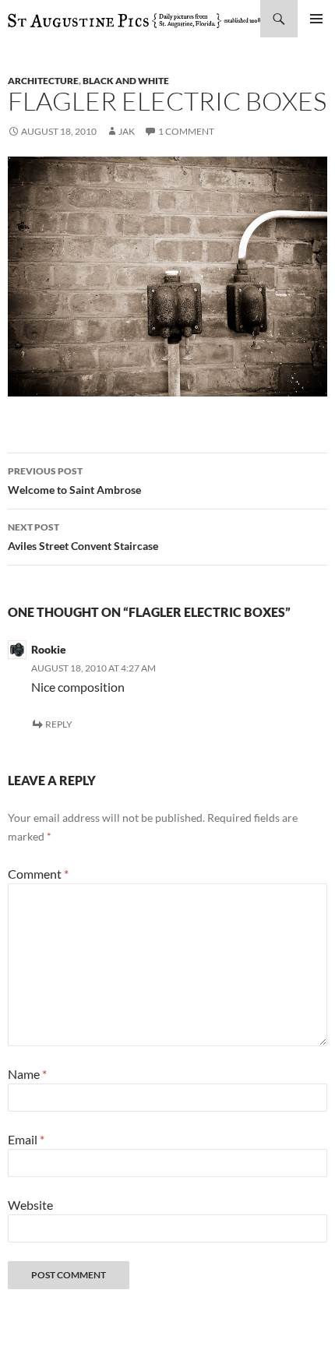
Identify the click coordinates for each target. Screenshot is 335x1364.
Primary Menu (316, 18)
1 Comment (186, 131)
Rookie (48, 649)
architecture (43, 80)
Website (30, 1204)
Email (26, 1139)
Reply (58, 724)
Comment (38, 873)
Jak (126, 131)
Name (27, 1073)
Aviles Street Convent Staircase (83, 536)
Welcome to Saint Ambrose (74, 480)
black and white (126, 80)
